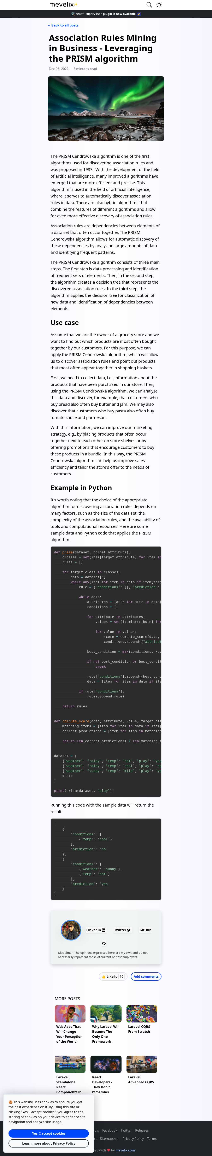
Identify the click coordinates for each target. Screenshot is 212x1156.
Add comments (146, 976)
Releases (142, 1130)
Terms (152, 1138)
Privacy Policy (133, 1138)
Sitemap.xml (109, 1138)
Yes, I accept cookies (48, 1133)
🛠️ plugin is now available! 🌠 (106, 14)
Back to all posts (64, 25)
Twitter (120, 930)
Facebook (109, 1130)
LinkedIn (94, 930)
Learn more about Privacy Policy (48, 1143)
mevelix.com (125, 1150)
